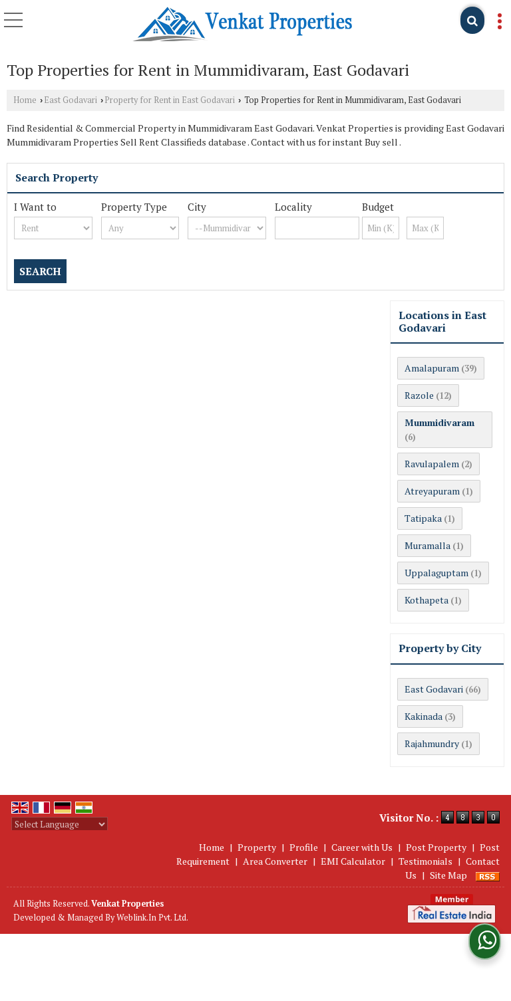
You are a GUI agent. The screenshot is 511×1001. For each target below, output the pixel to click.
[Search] (472, 20)
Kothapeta (426, 600)
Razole (419, 395)
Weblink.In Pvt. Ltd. (152, 917)
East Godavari (70, 100)
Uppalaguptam (436, 572)
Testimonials (425, 861)
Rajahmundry (432, 743)
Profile (303, 847)
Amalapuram (432, 368)
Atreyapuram (432, 491)
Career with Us (362, 847)
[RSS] (488, 875)
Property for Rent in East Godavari (169, 100)
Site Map (448, 875)
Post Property (436, 847)
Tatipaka (423, 518)
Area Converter (275, 861)
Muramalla (427, 545)
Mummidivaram (439, 422)
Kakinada (423, 716)
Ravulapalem (432, 463)
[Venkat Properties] (242, 25)
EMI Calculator (353, 861)
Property (257, 847)
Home (25, 100)
